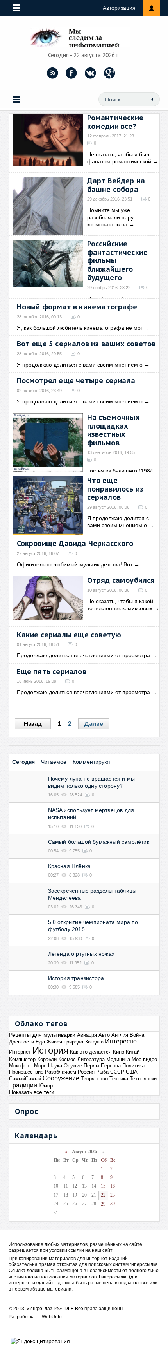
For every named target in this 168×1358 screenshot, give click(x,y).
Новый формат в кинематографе (77, 306)
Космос (67, 1059)
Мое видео (144, 1059)
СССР (117, 1072)
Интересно (121, 1041)
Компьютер (22, 1059)
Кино (118, 1052)
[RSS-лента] (52, 73)
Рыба (102, 1072)
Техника (118, 1078)
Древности (21, 1042)
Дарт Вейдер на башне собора (116, 185)
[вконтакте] (91, 73)
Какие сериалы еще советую (69, 634)
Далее (93, 723)
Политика (133, 1066)
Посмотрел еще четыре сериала (76, 380)
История (50, 1050)
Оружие (73, 1066)
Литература (91, 1059)
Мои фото (20, 1066)
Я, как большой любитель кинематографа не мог (80, 328)
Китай (132, 1052)
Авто (104, 1035)
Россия (86, 1072)
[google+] (110, 73)
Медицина (118, 1059)
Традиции (23, 1085)
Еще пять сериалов (51, 671)
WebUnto (52, 1317)
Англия (119, 1035)
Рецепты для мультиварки (42, 1035)
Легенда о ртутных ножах (81, 954)
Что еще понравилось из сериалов (115, 489)
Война (137, 1035)
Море (40, 1066)
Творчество (94, 1078)
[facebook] (71, 73)
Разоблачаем (60, 1072)
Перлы (91, 1066)
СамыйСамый (25, 1078)
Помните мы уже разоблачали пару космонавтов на (110, 217)
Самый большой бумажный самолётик (98, 842)
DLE (69, 1308)
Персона (111, 1066)
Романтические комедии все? (115, 122)
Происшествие (26, 1072)
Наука (55, 1066)
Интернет (20, 1052)
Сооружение (61, 1078)
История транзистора (76, 978)
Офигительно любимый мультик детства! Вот (74, 564)
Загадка (94, 1042)
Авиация (87, 1035)
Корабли (47, 1059)
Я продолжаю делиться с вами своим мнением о (80, 365)
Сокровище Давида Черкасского (75, 543)
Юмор (46, 1086)
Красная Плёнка (69, 866)
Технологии (143, 1078)
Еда (40, 1042)
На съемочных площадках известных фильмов (113, 430)
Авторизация (119, 8)
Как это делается (90, 1052)
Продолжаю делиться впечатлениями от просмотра (83, 655)
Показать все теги (31, 1092)
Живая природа (64, 1042)
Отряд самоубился (121, 580)
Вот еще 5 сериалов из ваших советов (86, 343)
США (132, 1072)
